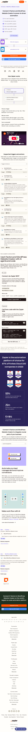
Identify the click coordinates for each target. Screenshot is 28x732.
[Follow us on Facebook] (9, 711)
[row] (8, 90)
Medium (14, 669)
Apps (2, 529)
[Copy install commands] (24, 322)
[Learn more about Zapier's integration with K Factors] (2, 534)
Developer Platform (12, 714)
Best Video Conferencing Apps (14, 693)
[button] (14, 59)
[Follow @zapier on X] (14, 711)
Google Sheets (14, 647)
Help (4, 538)
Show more (14, 639)
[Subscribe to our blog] (19, 711)
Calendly (14, 663)
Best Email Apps (14, 696)
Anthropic (15, 519)
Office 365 (14, 653)
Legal (12, 728)
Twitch (14, 661)
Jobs (21, 714)
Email (14, 681)
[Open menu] (26, 2)
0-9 (2, 619)
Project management (14, 677)
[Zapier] (4, 2)
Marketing (14, 685)
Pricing (2, 714)
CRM (14, 683)
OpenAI (11, 519)
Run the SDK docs (13, 341)
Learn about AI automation (8, 522)
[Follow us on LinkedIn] (12, 711)
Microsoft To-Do (14, 665)
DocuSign (14, 649)
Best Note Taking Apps (14, 700)
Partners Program (20, 716)
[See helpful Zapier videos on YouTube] (16, 711)
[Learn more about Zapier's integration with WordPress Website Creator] (2, 558)
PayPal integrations (14, 634)
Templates (6, 716)
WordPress (14, 651)
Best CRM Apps (14, 698)
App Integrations (12, 716)
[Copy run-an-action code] (24, 330)
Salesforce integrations (14, 630)
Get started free (14, 55)
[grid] (8, 90)
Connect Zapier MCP (13, 299)
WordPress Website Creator (13, 6)
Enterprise (24, 714)
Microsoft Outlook (14, 667)
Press (17, 714)
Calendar (14, 679)
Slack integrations (14, 628)
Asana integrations (14, 636)
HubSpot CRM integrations (14, 632)
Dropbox (14, 644)
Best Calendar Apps (14, 702)
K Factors (3, 6)
